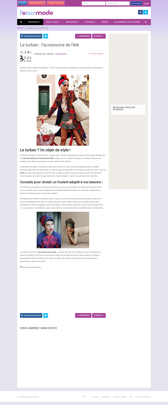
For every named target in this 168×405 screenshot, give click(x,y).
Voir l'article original (95, 54)
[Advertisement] (63, 358)
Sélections (52, 22)
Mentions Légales (119, 397)
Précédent (84, 36)
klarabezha (61, 53)
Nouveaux (33, 22)
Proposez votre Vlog (55, 3)
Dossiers (89, 22)
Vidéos (104, 22)
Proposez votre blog (37, 3)
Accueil (22, 3)
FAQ (130, 397)
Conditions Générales (143, 397)
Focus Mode (21, 397)
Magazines (71, 22)
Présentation (105, 397)
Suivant (98, 36)
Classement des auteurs (127, 22)
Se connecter (136, 3)
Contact (95, 397)
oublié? (146, 3)
